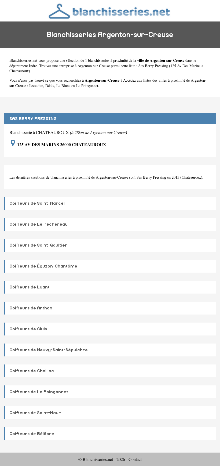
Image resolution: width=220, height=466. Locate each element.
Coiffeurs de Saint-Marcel (37, 203)
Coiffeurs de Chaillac (31, 371)
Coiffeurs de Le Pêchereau (38, 224)
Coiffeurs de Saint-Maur (35, 413)
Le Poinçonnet (87, 85)
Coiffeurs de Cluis (28, 329)
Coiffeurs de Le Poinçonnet (38, 392)
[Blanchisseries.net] (110, 10)
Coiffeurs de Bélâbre (31, 434)
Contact (135, 459)
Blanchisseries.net (23, 60)
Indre (33, 65)
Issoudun (36, 85)
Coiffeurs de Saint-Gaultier (38, 245)
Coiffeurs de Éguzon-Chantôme (43, 266)
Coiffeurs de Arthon (30, 308)
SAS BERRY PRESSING (33, 119)
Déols (49, 85)
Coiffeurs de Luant (29, 287)
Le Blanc (63, 85)
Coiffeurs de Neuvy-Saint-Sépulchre (48, 350)
